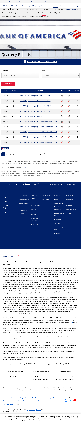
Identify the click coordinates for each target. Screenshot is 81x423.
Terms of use (71, 184)
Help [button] (76, 6)
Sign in (5, 197)
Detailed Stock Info (71, 9)
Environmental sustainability (34, 219)
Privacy (48, 398)
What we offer (22, 207)
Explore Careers (46, 199)
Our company (26, 6)
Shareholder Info (73, 13)
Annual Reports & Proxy (19, 16)
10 (35, 154)
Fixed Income (63, 13)
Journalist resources (71, 209)
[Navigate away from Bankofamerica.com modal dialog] (66, 400)
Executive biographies (69, 204)
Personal (5, 1)
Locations (6, 398)
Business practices (23, 203)
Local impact (34, 202)
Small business (13, 1)
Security (55, 398)
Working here (47, 6)
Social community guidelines (12, 401)
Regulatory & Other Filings (50, 13)
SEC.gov (24, 167)
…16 (39, 154)
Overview (5, 13)
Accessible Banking (31, 398)
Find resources (34, 224)
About (46, 1)
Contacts (27, 184)
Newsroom (63, 6)
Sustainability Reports (42, 16)
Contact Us (14, 398)
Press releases (69, 199)
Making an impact (37, 6)
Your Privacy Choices (9, 404)
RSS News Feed (41, 184)
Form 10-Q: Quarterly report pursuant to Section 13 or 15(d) (38, 121)
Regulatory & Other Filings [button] (42, 61)
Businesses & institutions (37, 1)
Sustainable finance (35, 205)
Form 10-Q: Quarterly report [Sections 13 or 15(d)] (35, 96)
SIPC (15, 309)
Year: (43, 71)
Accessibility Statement (56, 184)
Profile (11, 13)
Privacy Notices (53, 421)
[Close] (78, 417)
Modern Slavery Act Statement (23, 212)
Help (4, 212)
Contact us (6, 201)
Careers (41, 398)
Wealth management (24, 1)
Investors (55, 6)
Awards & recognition (69, 214)
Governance (31, 16)
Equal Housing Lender (34, 410)
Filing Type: (4, 71)
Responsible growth (24, 199)
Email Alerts (14, 184)
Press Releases (6, 16)
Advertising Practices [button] (37, 401)
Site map (25, 401)
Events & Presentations (34, 13)
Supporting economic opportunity (33, 212)
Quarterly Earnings (20, 13)
